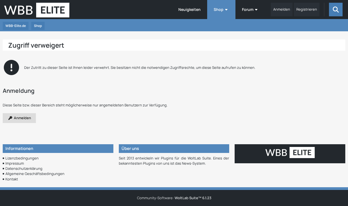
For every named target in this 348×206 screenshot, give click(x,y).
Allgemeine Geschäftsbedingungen (34, 173)
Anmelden (281, 9)
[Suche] (336, 9)
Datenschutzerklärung (23, 168)
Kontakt (11, 179)
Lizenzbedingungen (22, 158)
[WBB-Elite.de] (37, 11)
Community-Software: (174, 197)
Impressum (14, 163)
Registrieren (306, 9)
